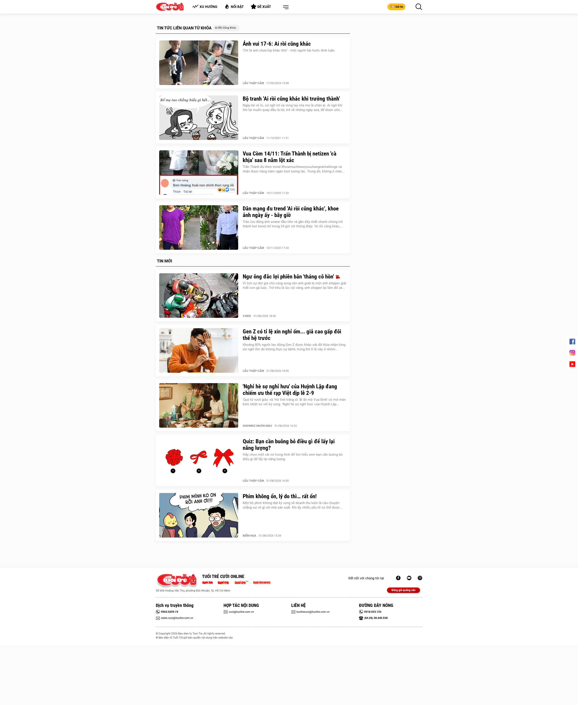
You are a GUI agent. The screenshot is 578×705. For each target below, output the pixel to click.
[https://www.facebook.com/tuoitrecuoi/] (398, 578)
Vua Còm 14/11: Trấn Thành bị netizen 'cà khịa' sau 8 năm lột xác (289, 156)
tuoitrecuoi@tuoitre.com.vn (313, 611)
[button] (285, 7)
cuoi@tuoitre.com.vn (241, 611)
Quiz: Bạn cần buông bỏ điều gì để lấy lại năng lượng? (289, 444)
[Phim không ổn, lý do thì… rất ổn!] (198, 515)
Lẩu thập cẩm (253, 83)
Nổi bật (237, 7)
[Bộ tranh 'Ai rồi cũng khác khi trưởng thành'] (198, 117)
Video (247, 316)
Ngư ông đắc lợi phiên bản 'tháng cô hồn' (289, 276)
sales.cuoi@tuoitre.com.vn (177, 618)
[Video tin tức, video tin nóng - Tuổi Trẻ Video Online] (243, 582)
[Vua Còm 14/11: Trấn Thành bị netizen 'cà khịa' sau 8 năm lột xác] (198, 172)
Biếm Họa (249, 535)
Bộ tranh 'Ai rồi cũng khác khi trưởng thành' (291, 98)
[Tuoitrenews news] (261, 582)
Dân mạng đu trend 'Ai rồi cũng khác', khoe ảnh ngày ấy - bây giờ (291, 211)
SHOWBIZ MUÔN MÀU (257, 425)
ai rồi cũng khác (225, 27)
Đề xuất (264, 7)
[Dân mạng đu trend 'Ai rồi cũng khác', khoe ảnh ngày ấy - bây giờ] (198, 227)
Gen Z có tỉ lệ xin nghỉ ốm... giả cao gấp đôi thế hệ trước (292, 334)
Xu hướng (208, 7)
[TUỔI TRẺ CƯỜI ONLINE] (177, 581)
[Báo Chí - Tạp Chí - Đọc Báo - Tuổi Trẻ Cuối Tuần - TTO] (225, 582)
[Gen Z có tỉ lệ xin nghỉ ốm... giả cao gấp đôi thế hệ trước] (198, 350)
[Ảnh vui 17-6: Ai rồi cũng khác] (198, 62)
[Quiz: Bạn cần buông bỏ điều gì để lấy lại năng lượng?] (198, 460)
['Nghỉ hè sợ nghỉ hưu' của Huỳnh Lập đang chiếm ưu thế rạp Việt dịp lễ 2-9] (198, 405)
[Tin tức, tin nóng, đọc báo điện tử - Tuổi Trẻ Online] (208, 582)
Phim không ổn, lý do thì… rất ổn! (280, 496)
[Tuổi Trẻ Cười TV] (409, 578)
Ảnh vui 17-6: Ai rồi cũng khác (277, 43)
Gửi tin (399, 6)
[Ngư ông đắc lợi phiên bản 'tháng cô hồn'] (198, 295)
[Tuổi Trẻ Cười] (420, 578)
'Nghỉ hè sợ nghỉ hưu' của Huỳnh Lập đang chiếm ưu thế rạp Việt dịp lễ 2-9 (290, 389)
